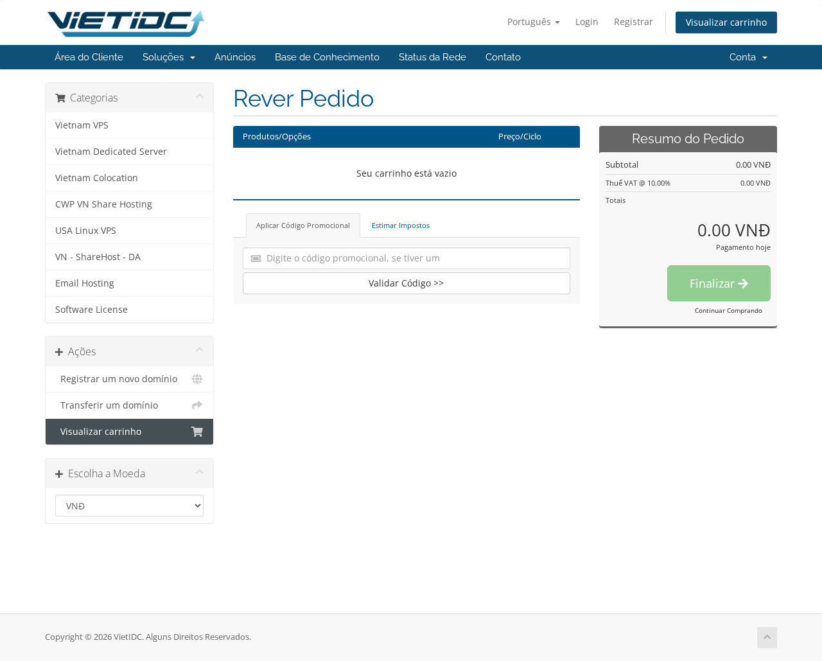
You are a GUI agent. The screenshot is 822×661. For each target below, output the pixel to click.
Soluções (166, 57)
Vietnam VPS (82, 125)
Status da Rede (432, 57)
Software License (91, 309)
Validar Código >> (406, 283)
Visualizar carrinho (726, 22)
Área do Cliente (89, 57)
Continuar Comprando (728, 310)
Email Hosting (84, 283)
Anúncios (235, 57)
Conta (745, 57)
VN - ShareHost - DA (98, 257)
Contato (503, 57)
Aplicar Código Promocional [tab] (303, 225)
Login (587, 21)
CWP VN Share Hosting (103, 204)
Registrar (633, 21)
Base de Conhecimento (327, 57)
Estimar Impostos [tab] (401, 225)
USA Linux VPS (85, 230)
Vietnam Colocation (96, 178)
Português (530, 21)
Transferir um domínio (106, 405)
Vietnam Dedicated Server (111, 151)
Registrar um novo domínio (116, 379)
